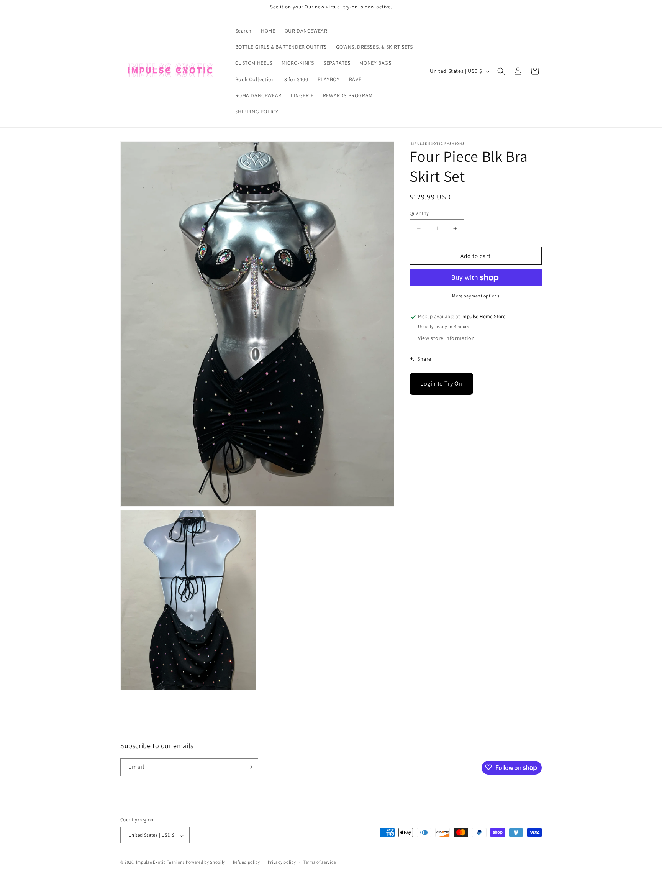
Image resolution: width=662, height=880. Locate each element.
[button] (501, 71)
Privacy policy (282, 862)
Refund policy (246, 862)
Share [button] (424, 358)
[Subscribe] (249, 767)
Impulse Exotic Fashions (160, 862)
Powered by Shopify (205, 862)
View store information (446, 338)
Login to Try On (441, 384)
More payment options (475, 296)
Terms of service (319, 862)
